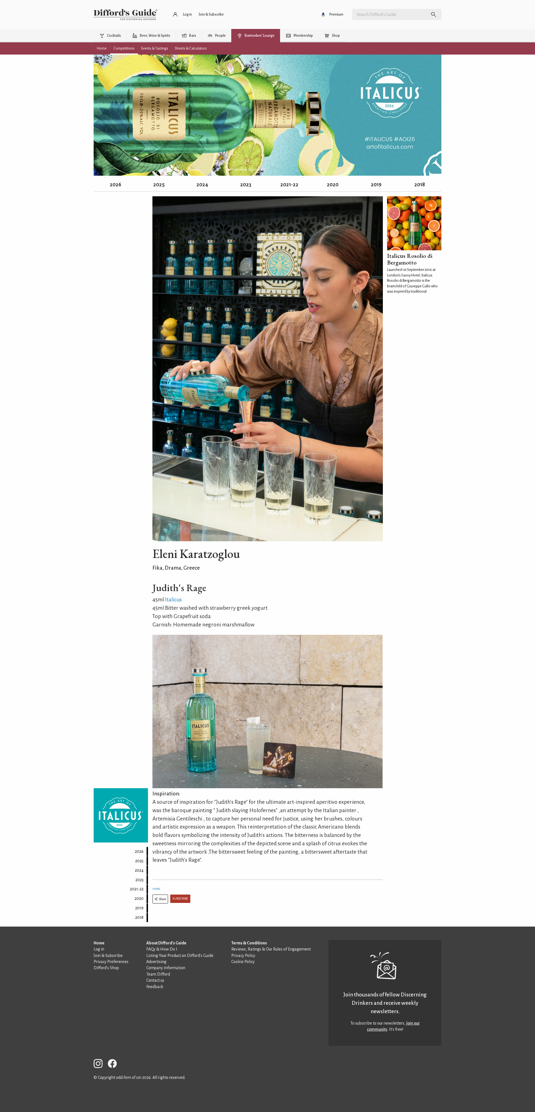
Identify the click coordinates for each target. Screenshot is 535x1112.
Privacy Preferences (111, 961)
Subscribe (180, 898)
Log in (99, 949)
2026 (115, 184)
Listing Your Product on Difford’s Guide (179, 955)
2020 (333, 184)
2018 (419, 184)
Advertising (156, 961)
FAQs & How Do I (161, 949)
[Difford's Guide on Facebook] (114, 1064)
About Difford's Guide (166, 943)
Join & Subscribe (108, 955)
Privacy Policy (243, 955)
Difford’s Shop (106, 968)
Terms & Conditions (249, 943)
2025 (159, 184)
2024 (202, 184)
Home (156, 888)
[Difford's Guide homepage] (125, 14)
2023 (245, 184)
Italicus (173, 599)
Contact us (155, 980)
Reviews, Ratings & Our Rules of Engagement (271, 949)
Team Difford (158, 974)
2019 (376, 184)
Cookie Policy (243, 961)
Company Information (165, 968)
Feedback (154, 986)
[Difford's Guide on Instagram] (100, 1064)
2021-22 (289, 184)
